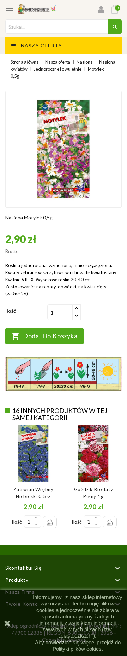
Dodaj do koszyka (44, 336)
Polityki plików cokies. (78, 649)
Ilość (17, 522)
